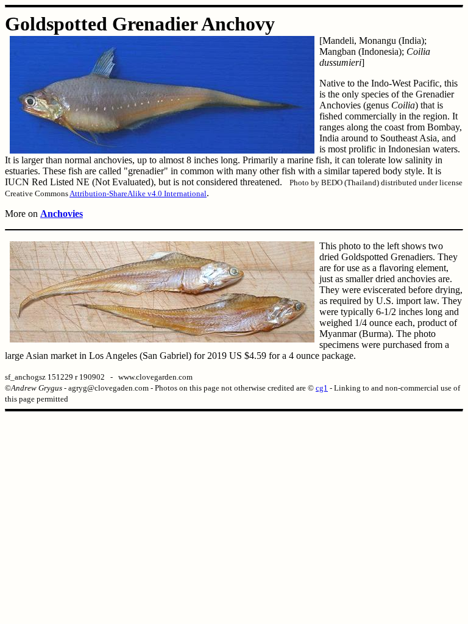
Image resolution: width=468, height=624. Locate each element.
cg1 (322, 387)
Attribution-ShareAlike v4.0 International (138, 193)
